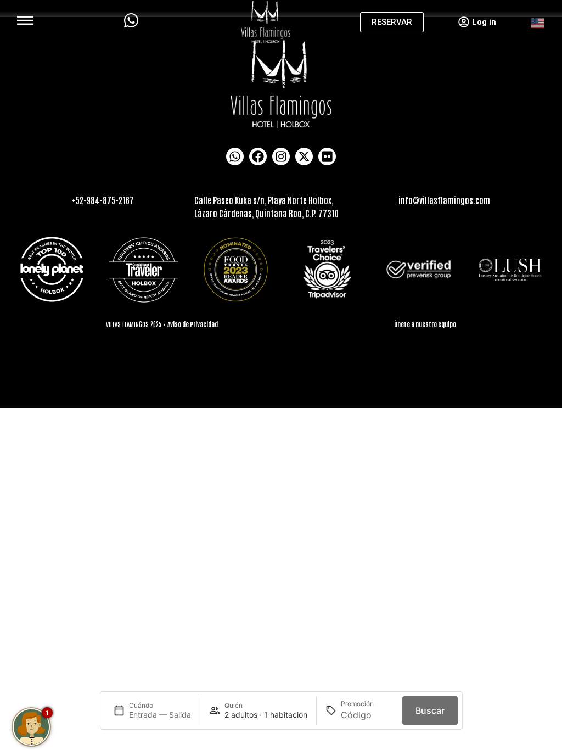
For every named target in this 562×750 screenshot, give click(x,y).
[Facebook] (258, 156)
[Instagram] (281, 156)
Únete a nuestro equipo (425, 324)
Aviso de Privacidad (192, 324)
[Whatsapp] (235, 156)
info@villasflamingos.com (444, 199)
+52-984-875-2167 (103, 199)
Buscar (430, 710)
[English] (538, 21)
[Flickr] (327, 156)
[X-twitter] (304, 156)
